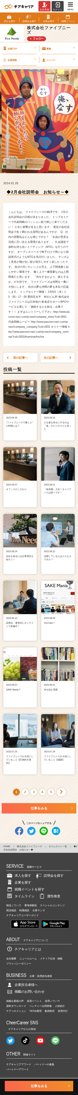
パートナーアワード (17, 1069)
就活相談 (11, 910)
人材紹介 (60, 1006)
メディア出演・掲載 (51, 958)
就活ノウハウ (13, 905)
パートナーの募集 (44, 1064)
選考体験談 (30, 905)
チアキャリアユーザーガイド (22, 915)
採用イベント (34, 1001)
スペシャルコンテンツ (52, 905)
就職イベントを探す (30, 889)
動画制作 (50, 1011)
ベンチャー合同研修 (40, 1006)
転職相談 (24, 910)
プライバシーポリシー (18, 963)
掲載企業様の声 (15, 1001)
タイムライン (25, 896)
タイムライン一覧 (58, 846)
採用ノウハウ (52, 1001)
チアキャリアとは (28, 949)
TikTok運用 (35, 1011)
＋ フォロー (36, 38)
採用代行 (63, 1011)
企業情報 (22, 59)
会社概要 (11, 958)
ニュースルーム (28, 958)
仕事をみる (39, 808)
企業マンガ (38, 910)
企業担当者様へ (26, 984)
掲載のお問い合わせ (30, 991)
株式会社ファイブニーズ (29, 846)
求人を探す (23, 875)
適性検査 (53, 896)
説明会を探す (54, 875)
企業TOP (22, 48)
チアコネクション (16, 1011)
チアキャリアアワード (18, 1064)
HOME (6, 846)
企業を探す (23, 882)
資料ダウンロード (16, 1006)
